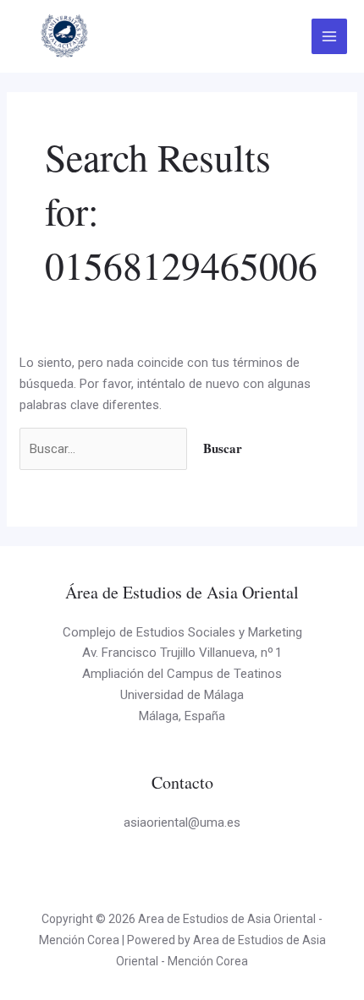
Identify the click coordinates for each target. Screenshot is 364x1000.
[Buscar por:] (104, 448)
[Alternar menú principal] (330, 37)
